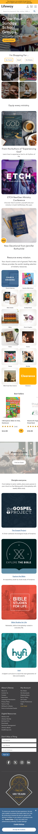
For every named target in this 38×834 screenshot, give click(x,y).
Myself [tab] (19, 60)
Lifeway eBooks (6, 727)
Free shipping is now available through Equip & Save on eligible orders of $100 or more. (19, 1)
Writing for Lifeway (7, 706)
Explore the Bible (19, 576)
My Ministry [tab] (29, 60)
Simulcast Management (8, 725)
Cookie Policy (9, 819)
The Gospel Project (19, 530)
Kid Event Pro (5, 721)
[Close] (36, 810)
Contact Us (4, 693)
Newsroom (4, 697)
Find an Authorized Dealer (9, 708)
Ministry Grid (5, 716)
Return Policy (24, 697)
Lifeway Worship (6, 719)
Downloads (4, 723)
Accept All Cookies (19, 829)
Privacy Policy (5, 702)
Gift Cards (23, 699)
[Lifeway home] (7, 6)
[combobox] (19, 11)
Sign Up (5, 754)
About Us (4, 691)
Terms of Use (5, 704)
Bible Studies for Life (19, 622)
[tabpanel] (19, 81)
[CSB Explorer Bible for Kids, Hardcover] (13, 407)
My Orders (23, 691)
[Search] (34, 11)
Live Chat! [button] (23, 706)
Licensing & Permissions (8, 699)
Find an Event (19, 462)
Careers (3, 695)
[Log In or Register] (27, 6)
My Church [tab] (9, 60)
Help (21, 704)
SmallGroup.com (6, 730)
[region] (19, 821)
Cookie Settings (19, 824)
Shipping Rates (25, 695)
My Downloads (24, 693)
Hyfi (19, 670)
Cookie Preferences (26, 702)
